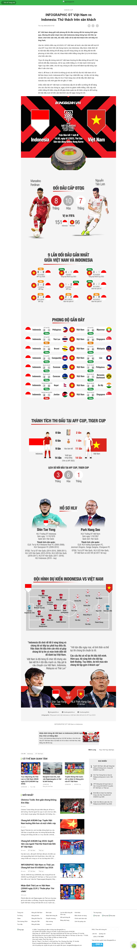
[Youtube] (117, 929)
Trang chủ (20, 912)
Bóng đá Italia (36, 924)
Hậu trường (49, 921)
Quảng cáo (102, 933)
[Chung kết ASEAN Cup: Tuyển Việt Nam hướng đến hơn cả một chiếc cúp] (72, 826)
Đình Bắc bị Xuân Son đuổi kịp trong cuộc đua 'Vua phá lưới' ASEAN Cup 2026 (102, 795)
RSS (93, 929)
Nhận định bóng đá (51, 915)
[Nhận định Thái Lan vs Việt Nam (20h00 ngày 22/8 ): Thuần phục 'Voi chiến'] (72, 891)
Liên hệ (94, 933)
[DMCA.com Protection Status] (97, 946)
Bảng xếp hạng (64, 920)
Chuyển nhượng (51, 918)
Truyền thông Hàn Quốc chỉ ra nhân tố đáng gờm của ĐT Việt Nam (74, 779)
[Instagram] (113, 929)
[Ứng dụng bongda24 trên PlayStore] (105, 915)
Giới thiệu (77, 912)
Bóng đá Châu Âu (37, 918)
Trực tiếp (32, 787)
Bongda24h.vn (111, 940)
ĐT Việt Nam (39, 753)
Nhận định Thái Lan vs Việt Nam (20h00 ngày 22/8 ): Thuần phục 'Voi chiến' (37, 888)
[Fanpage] (109, 929)
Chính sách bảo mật (81, 918)
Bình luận (49, 912)
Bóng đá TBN (36, 921)
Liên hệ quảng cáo (80, 921)
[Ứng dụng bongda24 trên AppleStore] (112, 915)
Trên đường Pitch (22, 921)
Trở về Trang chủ (9, 2)
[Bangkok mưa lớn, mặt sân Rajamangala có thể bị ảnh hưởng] (52, 768)
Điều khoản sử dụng (81, 915)
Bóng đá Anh (35, 915)
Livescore (49, 924)
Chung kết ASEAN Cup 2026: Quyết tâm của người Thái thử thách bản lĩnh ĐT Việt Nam (38, 844)
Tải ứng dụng (97, 912)
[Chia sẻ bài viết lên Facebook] (93, 25)
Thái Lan (41, 850)
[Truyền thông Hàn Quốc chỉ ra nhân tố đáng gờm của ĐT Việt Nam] (74, 768)
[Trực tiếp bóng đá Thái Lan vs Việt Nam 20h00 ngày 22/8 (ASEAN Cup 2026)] (30, 768)
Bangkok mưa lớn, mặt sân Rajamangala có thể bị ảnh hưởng (52, 779)
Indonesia (30, 753)
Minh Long (92, 750)
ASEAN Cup (68, 10)
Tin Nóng (20, 915)
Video (19, 918)
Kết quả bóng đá (65, 917)
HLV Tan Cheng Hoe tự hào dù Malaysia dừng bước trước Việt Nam (103, 777)
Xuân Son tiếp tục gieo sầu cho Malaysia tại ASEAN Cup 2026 (102, 803)
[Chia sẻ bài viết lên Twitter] (97, 25)
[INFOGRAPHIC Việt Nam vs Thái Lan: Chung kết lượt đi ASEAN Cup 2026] (72, 871)
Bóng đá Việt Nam (48, 786)
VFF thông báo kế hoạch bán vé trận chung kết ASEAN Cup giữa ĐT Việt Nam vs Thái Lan (103, 786)
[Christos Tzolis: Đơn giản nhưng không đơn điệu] (72, 806)
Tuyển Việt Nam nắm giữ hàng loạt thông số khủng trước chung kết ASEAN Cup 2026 (103, 768)
